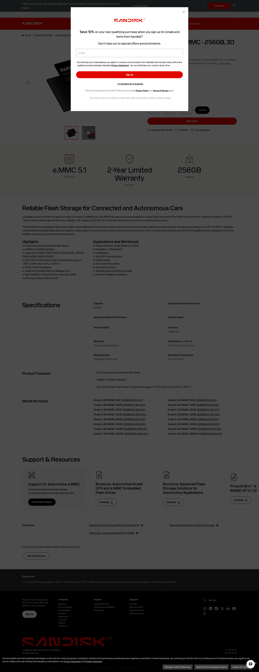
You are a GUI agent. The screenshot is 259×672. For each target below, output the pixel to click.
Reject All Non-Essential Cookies (211, 667)
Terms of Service (161, 90)
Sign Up (129, 74)
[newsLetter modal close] (183, 12)
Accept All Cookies (241, 667)
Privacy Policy (142, 90)
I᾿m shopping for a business (130, 84)
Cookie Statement (93, 661)
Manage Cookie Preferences (178, 667)
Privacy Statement (72, 661)
